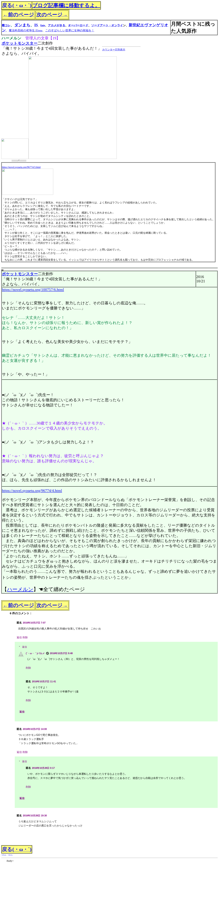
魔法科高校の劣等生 (22, 30)
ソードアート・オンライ (107, 25)
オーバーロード (78, 25)
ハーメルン (20, 589)
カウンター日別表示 (113, 49)
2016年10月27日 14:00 (35, 729)
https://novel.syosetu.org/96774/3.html (21, 167)
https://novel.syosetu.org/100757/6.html (33, 290)
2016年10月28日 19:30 (35, 815)
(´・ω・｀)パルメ (35, 653)
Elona (39, 30)
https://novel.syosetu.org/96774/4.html (32, 491)
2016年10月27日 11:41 (44, 681)
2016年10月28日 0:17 (43, 768)
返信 (19, 637)
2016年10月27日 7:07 (34, 622)
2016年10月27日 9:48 (61, 653)
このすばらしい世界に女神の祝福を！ (69, 30)
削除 (25, 637)
